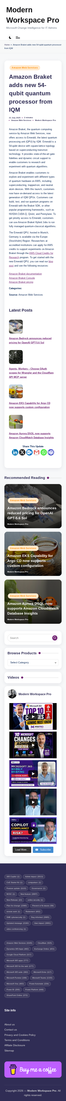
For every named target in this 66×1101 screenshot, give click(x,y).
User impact (42, 923)
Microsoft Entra (42, 972)
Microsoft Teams (42, 978)
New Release (14, 900)
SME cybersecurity (16, 917)
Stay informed (40, 917)
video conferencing (16, 929)
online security (35, 900)
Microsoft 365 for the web (20, 966)
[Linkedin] (15, 452)
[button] (54, 638)
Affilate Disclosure (14, 1045)
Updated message (18, 923)
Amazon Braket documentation (25, 273)
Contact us (10, 1029)
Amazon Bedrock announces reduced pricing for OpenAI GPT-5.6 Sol (30, 340)
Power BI (13, 990)
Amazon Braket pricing (21, 282)
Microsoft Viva (15, 984)
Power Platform (34, 990)
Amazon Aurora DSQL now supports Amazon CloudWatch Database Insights (31, 435)
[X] (22, 452)
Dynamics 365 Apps (18, 949)
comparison (34, 882)
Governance (38, 888)
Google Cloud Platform (19, 955)
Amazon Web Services (25, 67)
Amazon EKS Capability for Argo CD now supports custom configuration (29, 405)
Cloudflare (45, 943)
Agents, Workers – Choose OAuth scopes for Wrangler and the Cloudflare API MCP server (31, 372)
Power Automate (39, 984)
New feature (29, 894)
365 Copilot (13, 877)
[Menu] (17, 37)
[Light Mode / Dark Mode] (10, 37)
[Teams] (51, 452)
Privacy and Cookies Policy (20, 1035)
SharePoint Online (17, 995)
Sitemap (9, 1050)
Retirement (33, 912)
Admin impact (34, 877)
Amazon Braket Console (22, 278)
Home (7, 45)
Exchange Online (44, 949)
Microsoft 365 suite (17, 972)
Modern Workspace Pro (32, 15)
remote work (13, 912)
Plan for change (17, 906)
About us (9, 1024)
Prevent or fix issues (43, 906)
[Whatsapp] (44, 452)
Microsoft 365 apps (17, 960)
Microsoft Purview (17, 978)
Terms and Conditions (17, 1040)
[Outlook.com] (29, 452)
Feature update (16, 888)
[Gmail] (36, 452)
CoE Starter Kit (14, 882)
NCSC (11, 894)
